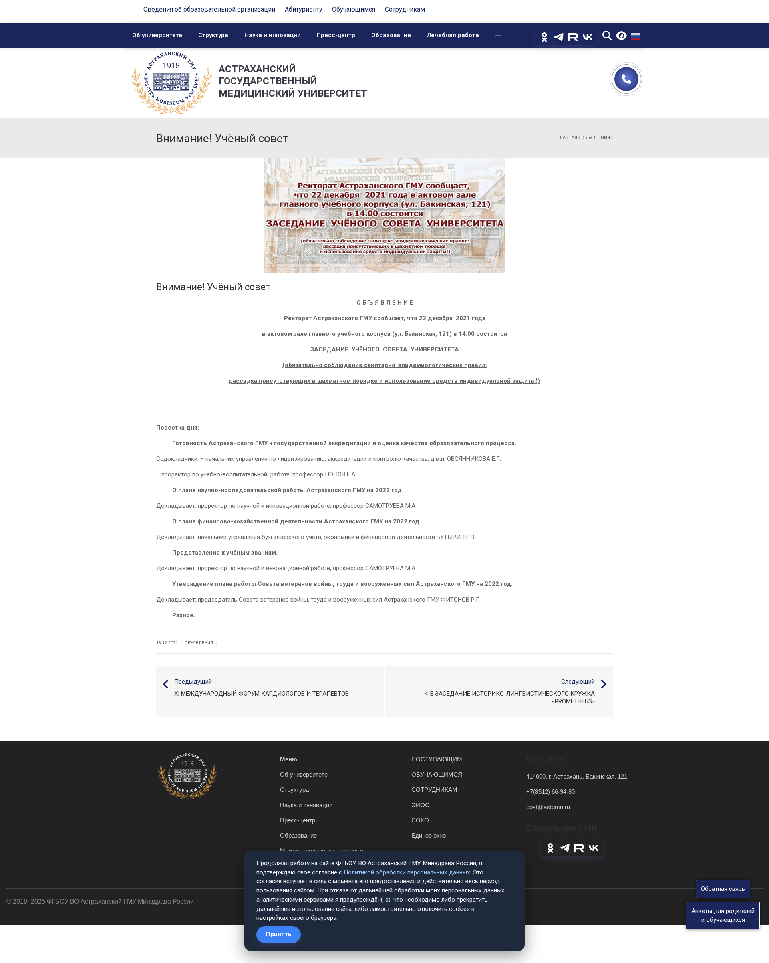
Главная (567, 137)
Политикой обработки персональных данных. (407, 872)
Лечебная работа (453, 35)
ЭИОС (420, 804)
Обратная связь (723, 888)
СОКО (420, 820)
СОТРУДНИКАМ (434, 789)
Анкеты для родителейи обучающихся (723, 915)
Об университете (157, 35)
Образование (391, 35)
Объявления (595, 137)
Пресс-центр (336, 35)
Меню (288, 759)
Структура (213, 35)
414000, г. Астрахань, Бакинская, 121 (576, 776)
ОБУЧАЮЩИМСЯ (436, 774)
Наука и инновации (272, 35)
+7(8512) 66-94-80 (550, 791)
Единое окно (428, 835)
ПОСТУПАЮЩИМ (436, 759)
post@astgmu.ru (548, 807)
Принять (278, 934)
